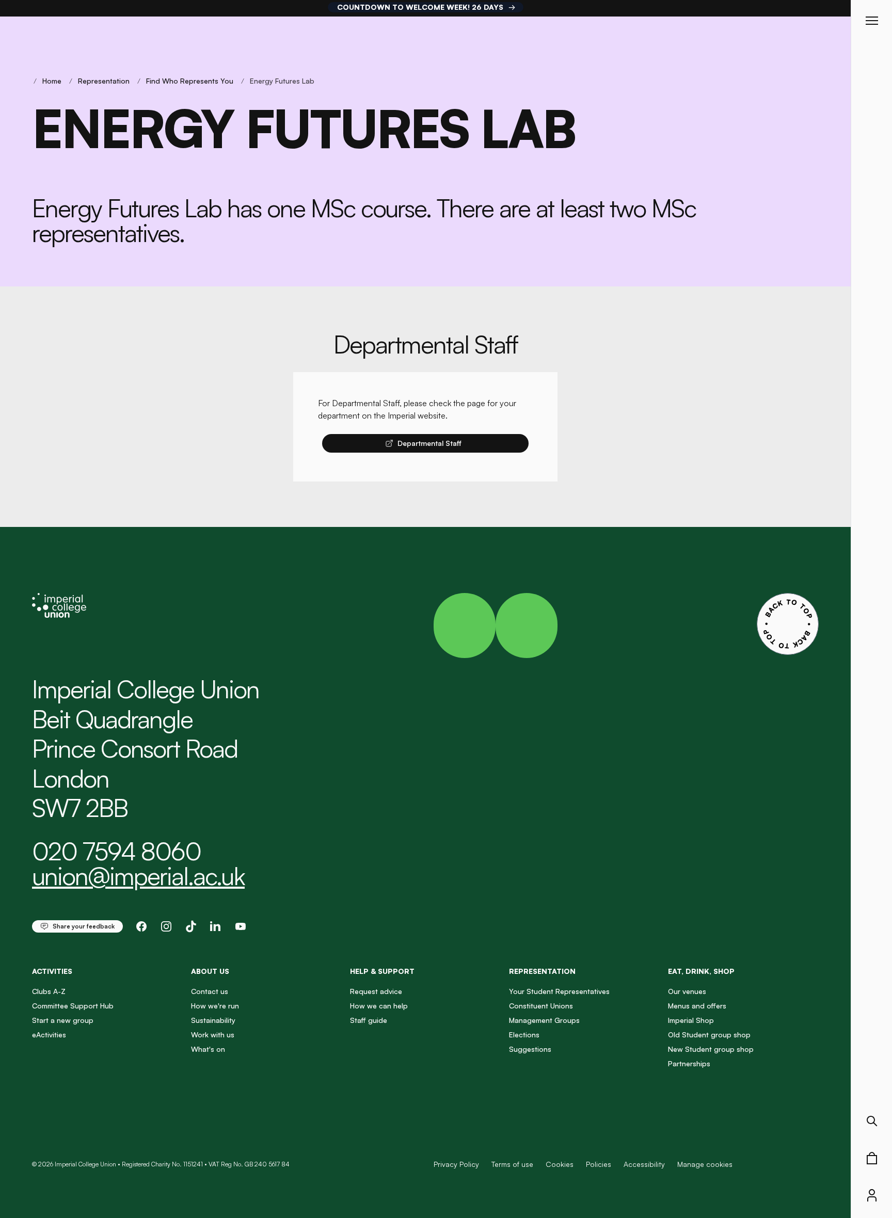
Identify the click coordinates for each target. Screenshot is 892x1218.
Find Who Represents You (189, 80)
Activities (52, 971)
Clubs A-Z (49, 991)
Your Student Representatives (559, 991)
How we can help (379, 1005)
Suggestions (530, 1049)
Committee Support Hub (73, 1005)
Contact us (209, 991)
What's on (208, 1049)
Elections (524, 1034)
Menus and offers (697, 1005)
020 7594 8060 (116, 851)
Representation (104, 80)
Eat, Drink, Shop (701, 971)
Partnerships (689, 1063)
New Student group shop (711, 1049)
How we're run (215, 1005)
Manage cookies (704, 1164)
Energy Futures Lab (282, 80)
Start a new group (62, 1020)
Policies (598, 1164)
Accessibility (644, 1164)
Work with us (212, 1034)
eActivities (49, 1034)
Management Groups (544, 1020)
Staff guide (368, 1020)
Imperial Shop (691, 1020)
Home (51, 80)
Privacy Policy (456, 1164)
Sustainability (213, 1020)
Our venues (687, 991)
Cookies (560, 1164)
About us (210, 971)
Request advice (376, 991)
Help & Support (382, 971)
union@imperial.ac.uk (138, 875)
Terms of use (512, 1164)
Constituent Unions (541, 1005)
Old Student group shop (709, 1034)
